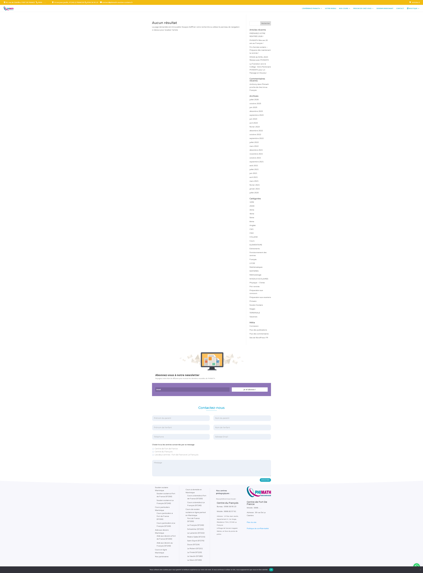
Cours (252, 241)
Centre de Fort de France (166, 449)
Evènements (255, 249)
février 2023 (255, 127)
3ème (252, 210)
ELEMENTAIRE (256, 245)
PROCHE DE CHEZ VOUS (362, 8)
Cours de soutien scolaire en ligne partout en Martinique (196, 512)
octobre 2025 (255, 103)
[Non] (420, 570)
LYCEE (252, 263)
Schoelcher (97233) (195, 529)
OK (271, 569)
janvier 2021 (255, 189)
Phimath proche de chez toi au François (259, 87)
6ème (252, 221)
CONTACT (400, 8)
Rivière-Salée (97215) (196, 537)
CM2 (252, 233)
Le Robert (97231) (195, 548)
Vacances (253, 317)
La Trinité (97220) (194, 552)
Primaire (253, 301)
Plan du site (251, 522)
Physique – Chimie (257, 283)
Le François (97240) (195, 525)
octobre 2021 (255, 158)
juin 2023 (253, 119)
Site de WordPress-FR (259, 338)
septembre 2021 (257, 162)
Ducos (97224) (193, 544)
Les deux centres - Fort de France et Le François (176, 455)
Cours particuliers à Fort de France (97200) (165, 516)
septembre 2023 (257, 115)
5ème (252, 217)
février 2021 (255, 185)
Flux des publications (258, 330)
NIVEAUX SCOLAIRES (259, 279)
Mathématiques (256, 267)
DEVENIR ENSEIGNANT (385, 8)
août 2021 (254, 165)
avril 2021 (254, 177)
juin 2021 (253, 173)
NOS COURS (343, 8)
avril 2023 (254, 123)
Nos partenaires (162, 556)
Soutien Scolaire (256, 305)
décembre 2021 (256, 150)
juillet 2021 (254, 169)
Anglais (253, 225)
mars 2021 (254, 181)
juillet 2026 (254, 99)
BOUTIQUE (413, 8)
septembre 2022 (257, 138)
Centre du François (163, 452)
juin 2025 (253, 107)
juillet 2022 (254, 142)
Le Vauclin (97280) (195, 556)
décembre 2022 (256, 131)
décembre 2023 (256, 111)
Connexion (254, 326)
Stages (252, 309)
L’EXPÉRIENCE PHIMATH (311, 8)
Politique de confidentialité (258, 528)
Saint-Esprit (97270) (195, 541)
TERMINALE (255, 313)
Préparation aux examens (260, 297)
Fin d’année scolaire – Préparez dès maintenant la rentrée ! (260, 50)
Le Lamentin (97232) (195, 533)
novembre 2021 (256, 154)
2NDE (252, 206)
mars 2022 (254, 146)
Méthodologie (255, 275)
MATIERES (254, 271)
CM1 (252, 229)
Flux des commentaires (259, 334)
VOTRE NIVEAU (330, 8)
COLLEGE (254, 237)
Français (253, 259)
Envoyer (265, 480)
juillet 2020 (254, 193)
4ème (252, 214)
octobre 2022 (255, 134)
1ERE (252, 202)
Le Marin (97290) (194, 560)
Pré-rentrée (255, 286)
